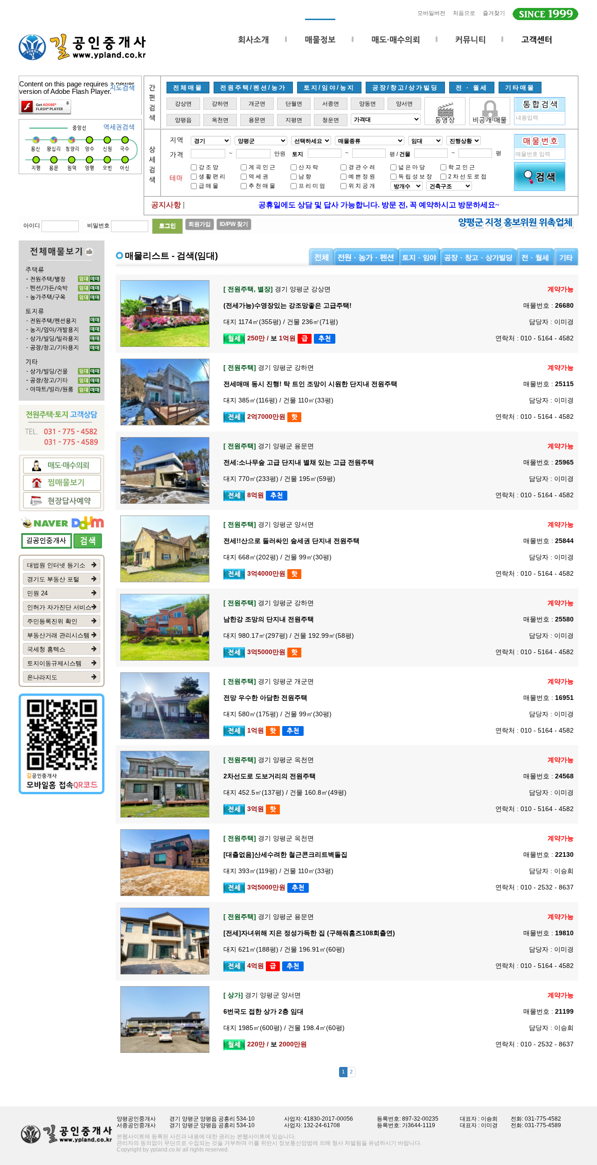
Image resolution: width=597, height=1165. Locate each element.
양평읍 (183, 120)
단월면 (293, 103)
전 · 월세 (472, 87)
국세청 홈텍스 (46, 649)
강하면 (220, 103)
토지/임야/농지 (329, 87)
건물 (404, 154)
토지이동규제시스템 (54, 663)
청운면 (330, 120)
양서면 (404, 103)
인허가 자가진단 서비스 (59, 607)
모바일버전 (431, 13)
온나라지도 (42, 677)
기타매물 (520, 87)
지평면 (293, 120)
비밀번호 (98, 225)
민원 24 (37, 593)
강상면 (183, 103)
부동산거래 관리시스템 (58, 635)
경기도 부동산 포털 (53, 579)
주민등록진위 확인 (52, 621)
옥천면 (220, 120)
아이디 (31, 225)
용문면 (257, 120)
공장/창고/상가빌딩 (405, 87)
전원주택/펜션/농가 (253, 87)
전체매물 (188, 87)
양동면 (367, 103)
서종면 (330, 103)
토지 (297, 154)
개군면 (257, 103)
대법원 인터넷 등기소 (56, 565)
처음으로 (464, 13)
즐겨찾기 (494, 13)
